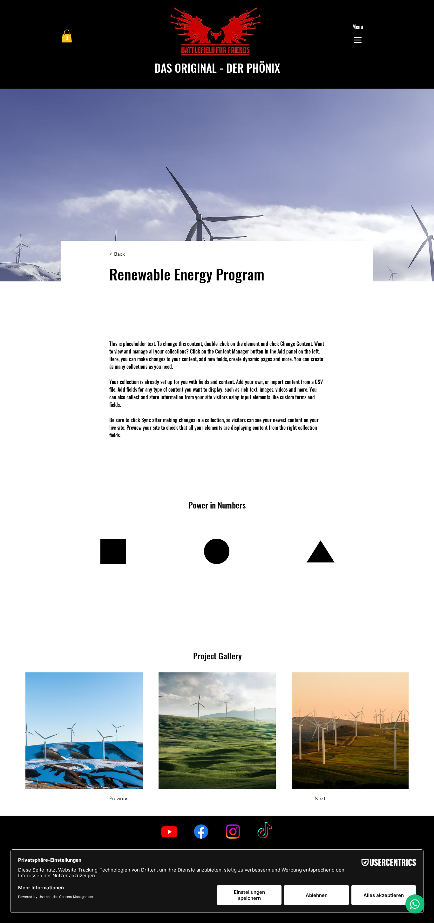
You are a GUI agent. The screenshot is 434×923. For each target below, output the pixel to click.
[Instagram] (232, 831)
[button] (66, 36)
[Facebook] (201, 831)
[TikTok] (264, 831)
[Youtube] (169, 831)
